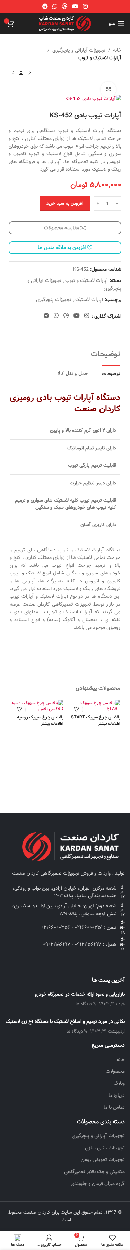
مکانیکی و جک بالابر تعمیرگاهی (94, 1172)
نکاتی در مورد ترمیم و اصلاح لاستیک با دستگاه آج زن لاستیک (65, 1021)
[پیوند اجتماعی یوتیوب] (75, 6)
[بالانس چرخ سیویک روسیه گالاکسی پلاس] (36, 706)
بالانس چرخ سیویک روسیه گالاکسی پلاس (40, 720)
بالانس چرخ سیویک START (95, 717)
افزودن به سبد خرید (64, 203)
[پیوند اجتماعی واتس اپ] (55, 6)
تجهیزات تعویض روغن (103, 1160)
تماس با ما (114, 1107)
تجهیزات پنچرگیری (53, 299)
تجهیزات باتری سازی (105, 1148)
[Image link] (73, 846)
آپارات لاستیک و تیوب (99, 58)
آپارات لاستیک (89, 299)
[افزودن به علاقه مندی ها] (76, 709)
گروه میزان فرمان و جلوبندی (98, 1183)
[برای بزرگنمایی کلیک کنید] (108, 89)
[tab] (111, 372)
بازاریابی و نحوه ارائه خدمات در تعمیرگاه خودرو (80, 994)
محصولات (115, 1071)
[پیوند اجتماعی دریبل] (65, 6)
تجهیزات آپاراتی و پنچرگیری (78, 50)
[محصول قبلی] (29, 73)
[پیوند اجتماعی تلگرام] (45, 6)
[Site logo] (65, 23)
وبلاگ (119, 1083)
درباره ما (117, 1095)
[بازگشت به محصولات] (21, 73)
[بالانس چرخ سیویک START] (94, 706)
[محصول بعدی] (13, 73)
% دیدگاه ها (86, 1004)
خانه (117, 50)
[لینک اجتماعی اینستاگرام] (85, 6)
